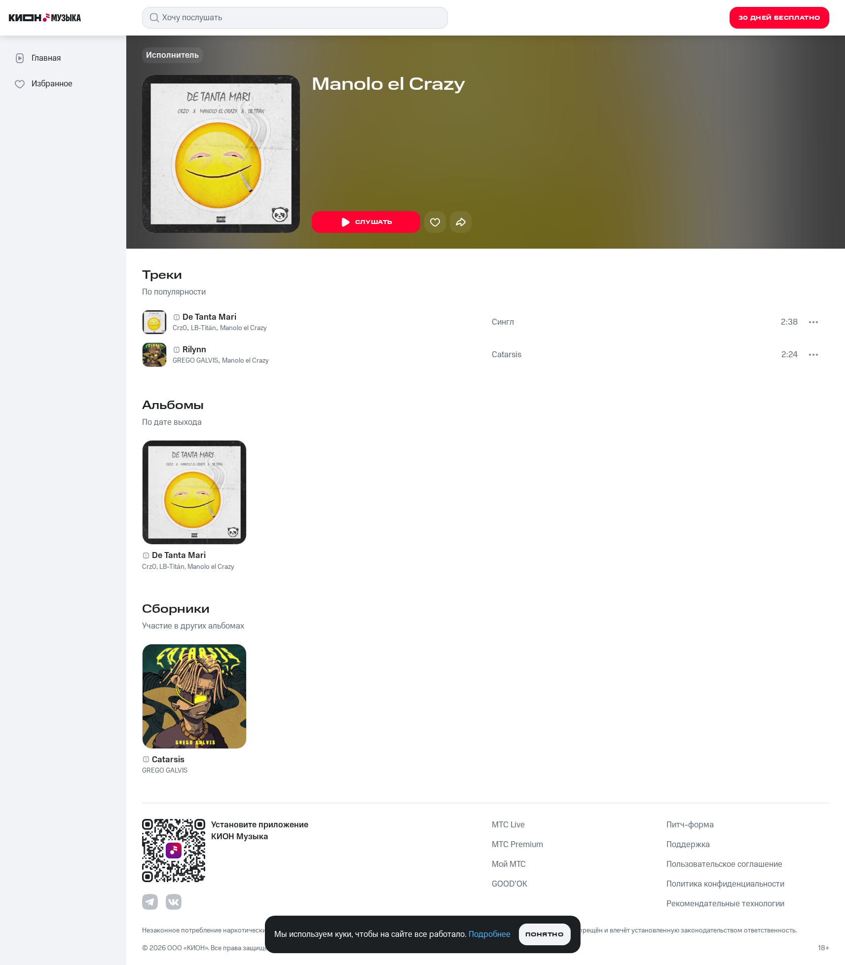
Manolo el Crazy (243, 328)
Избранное (52, 84)
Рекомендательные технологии (725, 904)
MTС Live (508, 825)
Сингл (503, 322)
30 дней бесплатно (779, 18)
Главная (46, 58)
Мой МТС (509, 864)
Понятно (544, 934)
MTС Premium (517, 845)
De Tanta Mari (209, 317)
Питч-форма (690, 825)
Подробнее (490, 934)
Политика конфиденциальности (725, 884)
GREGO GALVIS (195, 361)
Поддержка (688, 845)
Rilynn (194, 350)
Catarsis (506, 355)
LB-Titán (203, 328)
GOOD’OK (509, 884)
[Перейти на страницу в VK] (174, 902)
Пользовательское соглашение (724, 864)
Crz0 (180, 328)
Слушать (374, 222)
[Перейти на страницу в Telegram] (150, 902)
